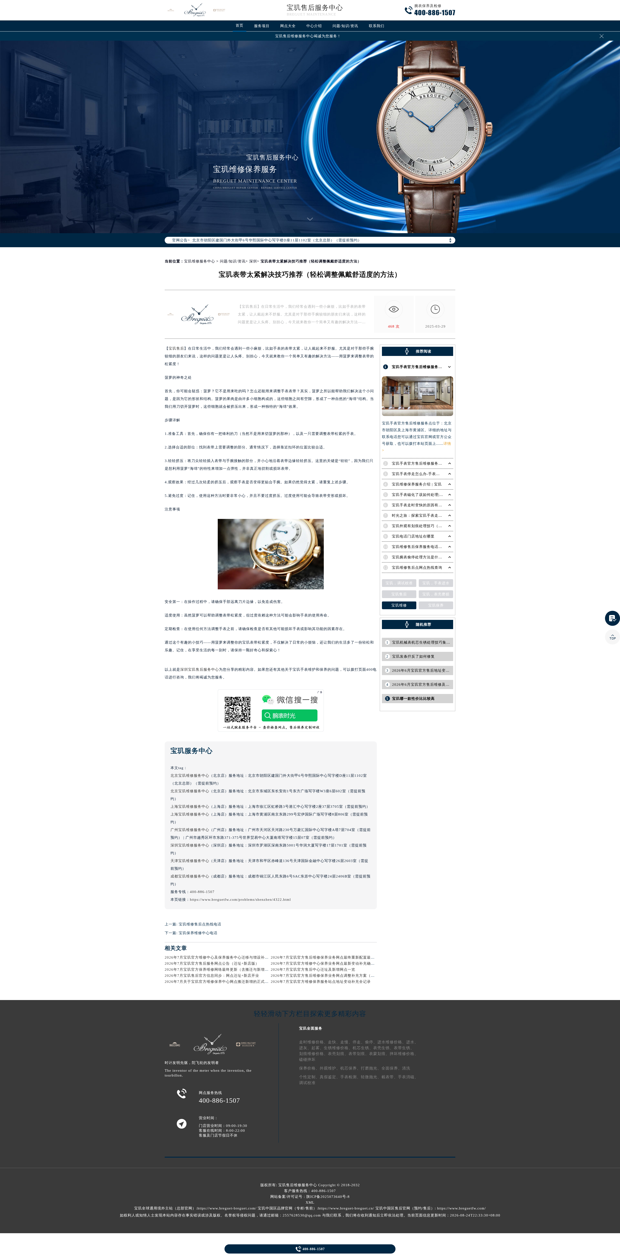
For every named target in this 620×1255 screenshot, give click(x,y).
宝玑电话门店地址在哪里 (413, 536)
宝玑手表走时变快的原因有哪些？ (421, 505)
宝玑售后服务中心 (315, 7)
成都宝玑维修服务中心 (189, 876)
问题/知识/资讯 (345, 26)
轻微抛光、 (371, 1077)
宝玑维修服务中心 (199, 261)
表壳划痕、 (338, 1054)
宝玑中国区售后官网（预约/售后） (405, 1208)
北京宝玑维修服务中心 (189, 776)
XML (310, 1202)
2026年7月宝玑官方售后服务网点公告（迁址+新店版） (212, 963)
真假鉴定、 (330, 1077)
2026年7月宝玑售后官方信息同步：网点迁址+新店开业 (212, 976)
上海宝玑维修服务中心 (189, 806)
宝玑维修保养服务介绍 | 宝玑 (417, 484)
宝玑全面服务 (310, 1028)
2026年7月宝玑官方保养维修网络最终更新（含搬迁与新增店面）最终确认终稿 (232, 969)
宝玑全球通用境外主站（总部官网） (165, 1208)
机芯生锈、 (363, 1048)
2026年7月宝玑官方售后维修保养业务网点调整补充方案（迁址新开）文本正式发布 (342, 976)
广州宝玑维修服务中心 (189, 830)
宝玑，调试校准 (399, 583)
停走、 (359, 1042)
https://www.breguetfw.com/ (461, 1208)
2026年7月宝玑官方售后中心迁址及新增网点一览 (313, 969)
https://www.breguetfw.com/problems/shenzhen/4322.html (240, 899)
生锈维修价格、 (338, 1048)
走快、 (334, 1042)
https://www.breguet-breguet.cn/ (346, 1208)
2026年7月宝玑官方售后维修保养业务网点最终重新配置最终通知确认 (330, 957)
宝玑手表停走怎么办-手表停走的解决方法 (427, 474)
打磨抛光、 (371, 1068)
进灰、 (305, 1048)
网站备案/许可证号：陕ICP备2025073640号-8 (310, 1197)
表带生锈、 (404, 1048)
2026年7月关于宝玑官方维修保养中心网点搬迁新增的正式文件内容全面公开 (230, 982)
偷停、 (371, 1042)
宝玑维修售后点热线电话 (200, 924)
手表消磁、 (408, 1077)
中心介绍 (314, 26)
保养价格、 (309, 1068)
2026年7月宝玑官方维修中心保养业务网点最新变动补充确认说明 (326, 963)
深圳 (253, 261)
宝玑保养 (436, 605)
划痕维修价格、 (313, 1054)
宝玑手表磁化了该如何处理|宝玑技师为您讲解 (431, 495)
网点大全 (288, 26)
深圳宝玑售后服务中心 (199, 669)
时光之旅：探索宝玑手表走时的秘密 (423, 515)
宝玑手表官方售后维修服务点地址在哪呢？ (428, 367)
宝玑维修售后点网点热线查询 (417, 568)
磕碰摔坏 (307, 1059)
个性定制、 (309, 1077)
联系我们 (376, 26)
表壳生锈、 (383, 1048)
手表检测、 (350, 1077)
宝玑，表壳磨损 (436, 594)
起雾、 (317, 1048)
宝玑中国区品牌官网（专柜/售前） (287, 1208)
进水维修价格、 (391, 1042)
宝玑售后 (176, 348)
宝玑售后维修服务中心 (297, 1185)
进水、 (412, 1042)
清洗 (406, 1068)
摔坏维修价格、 (404, 1054)
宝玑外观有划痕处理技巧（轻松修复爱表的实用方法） (438, 526)
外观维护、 (330, 1068)
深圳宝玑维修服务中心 (189, 845)
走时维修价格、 (313, 1042)
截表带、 (389, 1077)
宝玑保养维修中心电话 (198, 933)
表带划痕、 (359, 1054)
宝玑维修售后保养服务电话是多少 (421, 547)
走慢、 (346, 1042)
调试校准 (307, 1083)
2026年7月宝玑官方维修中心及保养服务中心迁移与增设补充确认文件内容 (228, 957)
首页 (239, 25)
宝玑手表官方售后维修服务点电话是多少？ (428, 463)
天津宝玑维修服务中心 (189, 861)
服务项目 (262, 26)
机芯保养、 (350, 1068)
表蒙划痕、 (379, 1054)
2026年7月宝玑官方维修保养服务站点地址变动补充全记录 (321, 982)
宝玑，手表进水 (436, 583)
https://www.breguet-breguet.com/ (226, 1208)
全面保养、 (391, 1068)
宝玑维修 (399, 605)
